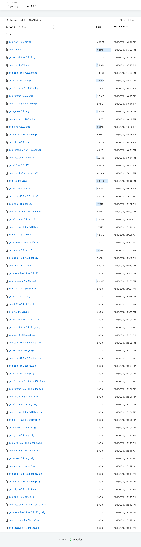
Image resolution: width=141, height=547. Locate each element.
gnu (11, 6)
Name (12, 27)
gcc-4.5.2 (28, 6)
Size (98, 27)
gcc (18, 6)
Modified (119, 26)
